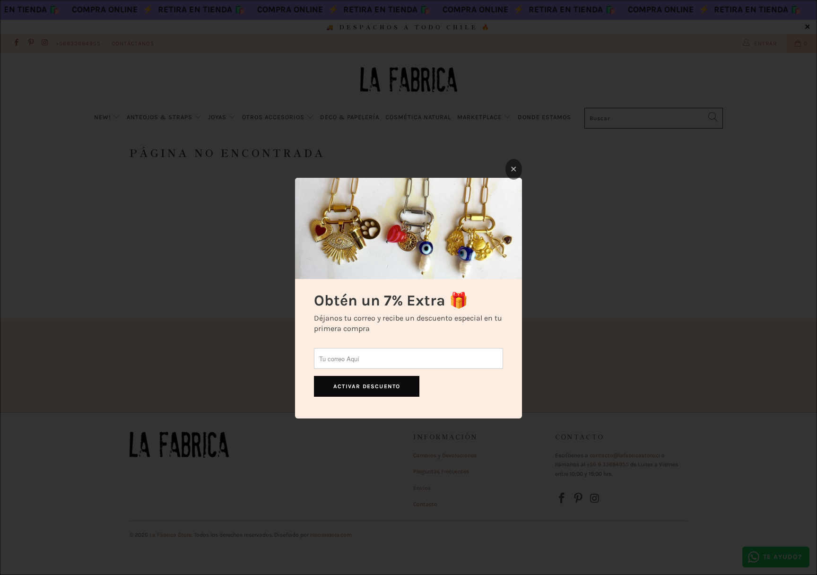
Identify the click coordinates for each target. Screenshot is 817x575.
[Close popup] (513, 169)
